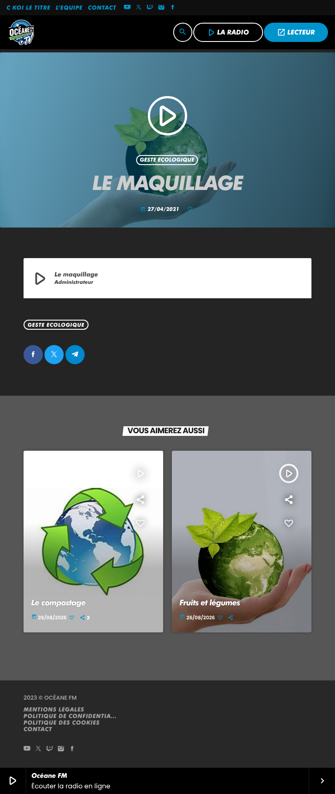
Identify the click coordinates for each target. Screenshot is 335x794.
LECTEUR (296, 32)
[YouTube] (127, 8)
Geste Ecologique (167, 160)
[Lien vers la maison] (21, 32)
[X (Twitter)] (138, 8)
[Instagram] (161, 8)
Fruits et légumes (210, 603)
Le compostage (58, 603)
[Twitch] (150, 8)
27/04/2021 (160, 209)
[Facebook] (172, 8)
